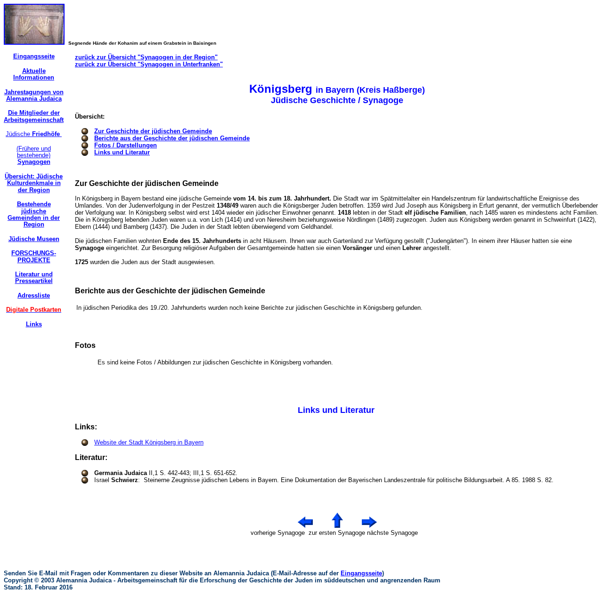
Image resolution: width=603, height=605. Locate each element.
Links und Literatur (122, 152)
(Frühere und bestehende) (33, 155)
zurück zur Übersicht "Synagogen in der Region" (146, 57)
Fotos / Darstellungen (125, 145)
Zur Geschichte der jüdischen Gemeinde (153, 131)
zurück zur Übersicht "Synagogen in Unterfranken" (149, 64)
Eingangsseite (361, 573)
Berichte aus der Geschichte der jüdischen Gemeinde (172, 138)
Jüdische (34, 133)
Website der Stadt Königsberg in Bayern (149, 442)
